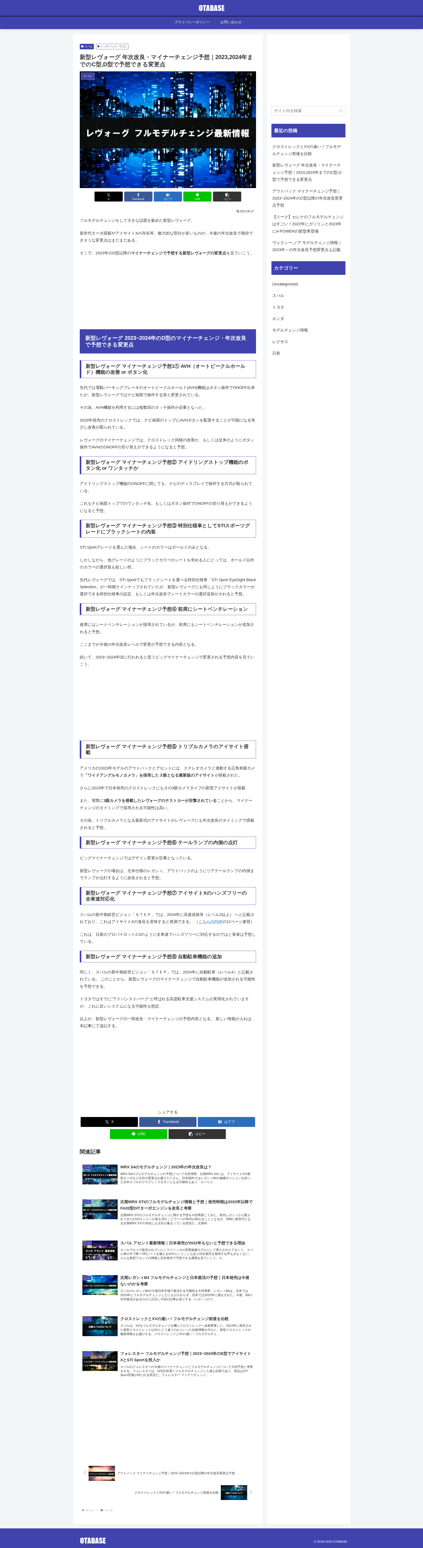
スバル (89, 46)
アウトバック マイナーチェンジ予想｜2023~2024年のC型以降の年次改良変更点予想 (307, 198)
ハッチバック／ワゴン (114, 46)
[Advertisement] (168, 293)
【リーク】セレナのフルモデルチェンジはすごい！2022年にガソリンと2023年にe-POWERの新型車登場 (308, 224)
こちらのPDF (210, 921)
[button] (227, 197)
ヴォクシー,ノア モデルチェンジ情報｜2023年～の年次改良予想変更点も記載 (307, 246)
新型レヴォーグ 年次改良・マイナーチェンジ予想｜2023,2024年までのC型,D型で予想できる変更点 (306, 172)
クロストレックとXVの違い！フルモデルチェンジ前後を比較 (306, 150)
